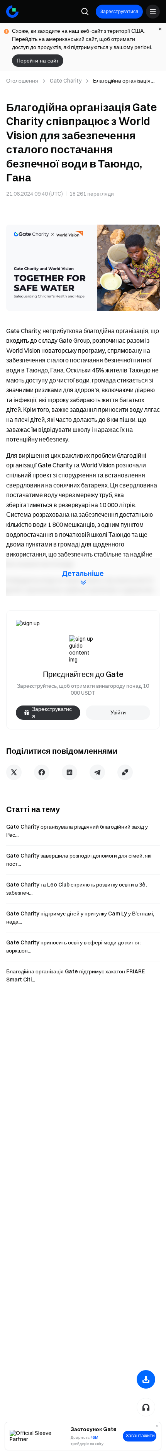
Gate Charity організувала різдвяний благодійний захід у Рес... (77, 830)
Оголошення (22, 80)
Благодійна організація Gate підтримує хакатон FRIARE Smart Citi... (75, 975)
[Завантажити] (146, 1379)
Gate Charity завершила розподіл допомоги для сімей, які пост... (78, 859)
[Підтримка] (146, 1407)
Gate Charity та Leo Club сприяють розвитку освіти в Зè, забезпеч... (76, 888)
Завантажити (140, 1435)
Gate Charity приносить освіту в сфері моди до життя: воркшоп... (73, 946)
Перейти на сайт (38, 61)
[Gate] (12, 11)
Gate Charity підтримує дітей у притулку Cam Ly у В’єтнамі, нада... (80, 917)
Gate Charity (65, 80)
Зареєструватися (119, 11)
